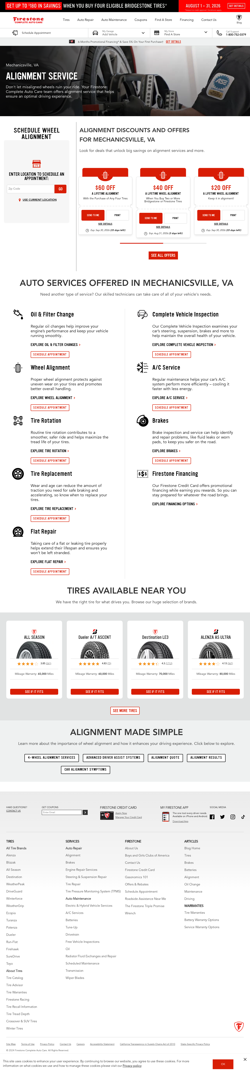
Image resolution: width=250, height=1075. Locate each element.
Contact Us (132, 863)
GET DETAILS (173, 41)
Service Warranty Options (201, 927)
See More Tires (125, 710)
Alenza (11, 855)
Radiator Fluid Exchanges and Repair (91, 956)
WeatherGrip (15, 906)
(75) (109, 663)
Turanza (11, 920)
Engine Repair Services (81, 870)
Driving (189, 899)
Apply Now (121, 813)
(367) (230, 663)
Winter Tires (14, 1028)
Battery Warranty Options (201, 920)
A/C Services (74, 913)
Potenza (11, 927)
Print (117, 215)
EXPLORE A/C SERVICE (168, 397)
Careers (81, 1044)
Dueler (11, 935)
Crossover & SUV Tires (21, 1021)
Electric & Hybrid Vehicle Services (89, 905)
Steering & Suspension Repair (86, 877)
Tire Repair (73, 884)
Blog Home (192, 848)
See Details (105, 224)
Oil (68, 949)
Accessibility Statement (102, 1044)
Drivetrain (72, 934)
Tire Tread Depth (18, 1014)
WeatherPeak (15, 884)
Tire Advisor (14, 985)
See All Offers (163, 255)
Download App (180, 821)
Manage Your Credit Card (128, 817)
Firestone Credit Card (140, 870)
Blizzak (11, 862)
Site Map (11, 1044)
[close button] (245, 1059)
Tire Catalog (14, 978)
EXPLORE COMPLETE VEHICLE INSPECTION (182, 344)
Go (60, 189)
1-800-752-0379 (236, 34)
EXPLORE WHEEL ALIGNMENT (51, 397)
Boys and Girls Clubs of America (147, 855)
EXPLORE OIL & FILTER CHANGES (54, 344)
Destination (14, 877)
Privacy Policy (47, 1044)
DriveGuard (14, 891)
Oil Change (192, 884)
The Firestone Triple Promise (144, 906)
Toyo (9, 963)
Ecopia (11, 913)
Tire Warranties (16, 992)
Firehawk (12, 949)
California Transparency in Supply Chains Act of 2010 (147, 1044)
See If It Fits (34, 691)
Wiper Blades (75, 978)
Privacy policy (132, 1066)
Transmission (74, 970)
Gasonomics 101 (136, 877)
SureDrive (13, 956)
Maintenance (193, 891)
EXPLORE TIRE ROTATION (48, 450)
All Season (13, 870)
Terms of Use (28, 1044)
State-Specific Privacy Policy (195, 1044)
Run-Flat (12, 942)
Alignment (73, 855)
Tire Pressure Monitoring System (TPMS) (93, 891)
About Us (131, 848)
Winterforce (14, 898)
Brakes (70, 862)
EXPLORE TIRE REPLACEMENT (52, 508)
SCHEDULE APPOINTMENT (50, 354)
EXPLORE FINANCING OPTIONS (173, 503)
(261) (48, 663)
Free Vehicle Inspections (82, 942)
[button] (66, 20)
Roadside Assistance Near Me (145, 899)
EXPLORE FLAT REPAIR (47, 561)
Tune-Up (72, 927)
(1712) (169, 663)
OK (223, 1064)
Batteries (72, 920)
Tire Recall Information (21, 1007)
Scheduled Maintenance (82, 963)
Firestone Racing (17, 999)
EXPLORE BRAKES (165, 450)
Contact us (13, 811)
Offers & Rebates (136, 884)
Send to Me (93, 215)
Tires (187, 855)
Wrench (130, 913)
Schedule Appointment (141, 891)
